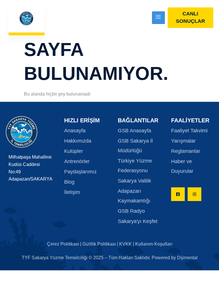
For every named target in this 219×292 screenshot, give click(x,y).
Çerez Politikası (63, 244)
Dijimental (187, 257)
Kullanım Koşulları (153, 244)
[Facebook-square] (178, 194)
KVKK (125, 244)
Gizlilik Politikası (99, 244)
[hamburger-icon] (158, 17)
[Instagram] (194, 194)
